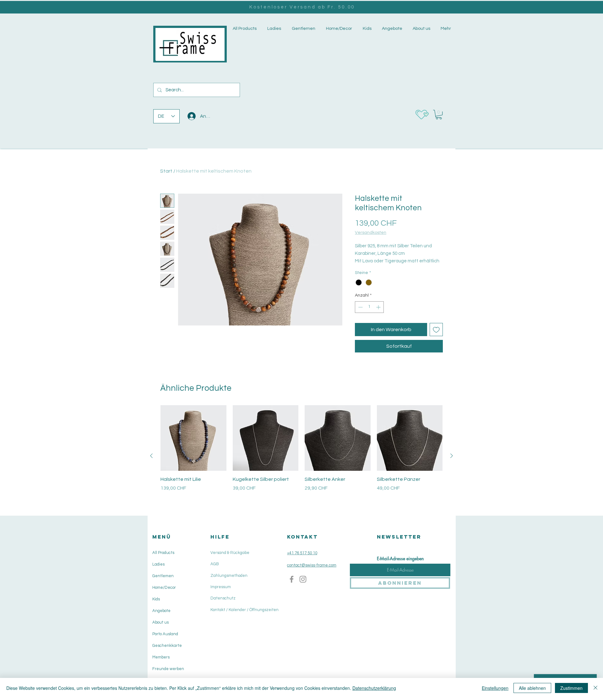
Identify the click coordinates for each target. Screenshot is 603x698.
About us (160, 622)
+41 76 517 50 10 (302, 553)
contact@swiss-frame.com (311, 565)
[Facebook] (291, 579)
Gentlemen (163, 576)
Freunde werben (168, 669)
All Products (163, 552)
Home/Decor (164, 587)
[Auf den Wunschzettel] (436, 329)
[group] (301, 456)
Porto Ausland (165, 634)
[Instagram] (302, 579)
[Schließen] (595, 688)
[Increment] (379, 307)
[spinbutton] (369, 307)
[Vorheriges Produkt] (151, 455)
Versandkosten (370, 232)
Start (166, 171)
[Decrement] (360, 307)
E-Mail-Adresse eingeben (400, 558)
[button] (273, 28)
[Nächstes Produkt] (451, 455)
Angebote (161, 611)
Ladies (158, 564)
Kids (156, 599)
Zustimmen (571, 688)
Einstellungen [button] (495, 688)
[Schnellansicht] (193, 438)
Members (161, 657)
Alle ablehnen (532, 688)
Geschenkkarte (167, 645)
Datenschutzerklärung (374, 688)
